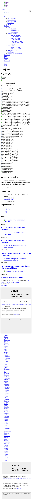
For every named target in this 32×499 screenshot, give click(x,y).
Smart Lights (11, 52)
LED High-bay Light (16, 41)
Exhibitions (11, 23)
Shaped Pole (14, 32)
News (5, 59)
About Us (6, 17)
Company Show (12, 21)
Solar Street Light (15, 47)
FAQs (9, 24)
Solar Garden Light (16, 49)
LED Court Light (15, 39)
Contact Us (7, 61)
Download (7, 55)
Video (5, 56)
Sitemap (8, 282)
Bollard (13, 44)
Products (6, 26)
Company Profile (12, 18)
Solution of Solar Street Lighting (12, 277)
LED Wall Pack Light (17, 42)
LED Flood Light (15, 38)
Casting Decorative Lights (15, 53)
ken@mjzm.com (8, 199)
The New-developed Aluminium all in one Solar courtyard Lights (15, 267)
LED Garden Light (16, 36)
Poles (9, 27)
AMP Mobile (15, 282)
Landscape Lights (12, 50)
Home (5, 15)
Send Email (4, 285)
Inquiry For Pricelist (6, 187)
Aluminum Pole (15, 30)
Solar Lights (11, 45)
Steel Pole (13, 29)
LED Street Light (15, 35)
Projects (6, 58)
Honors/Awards (12, 20)
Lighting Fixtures (12, 33)
